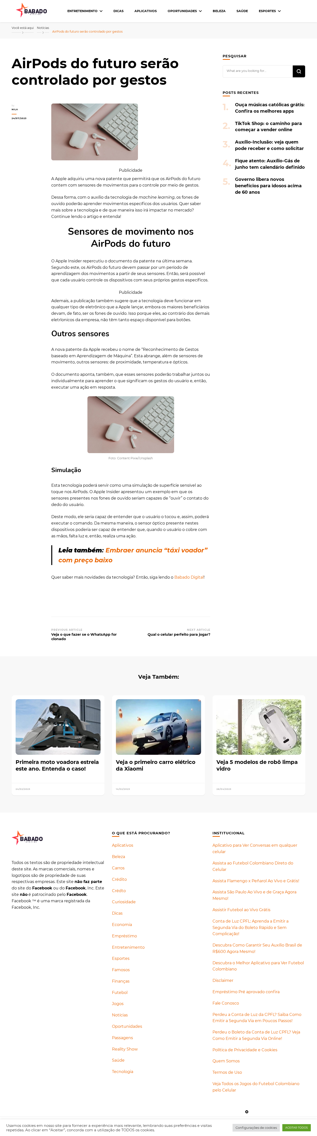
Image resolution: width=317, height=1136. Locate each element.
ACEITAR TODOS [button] (296, 1127)
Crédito (119, 879)
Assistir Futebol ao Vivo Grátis (241, 909)
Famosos (121, 970)
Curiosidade (124, 902)
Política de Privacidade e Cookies (244, 1050)
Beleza (219, 11)
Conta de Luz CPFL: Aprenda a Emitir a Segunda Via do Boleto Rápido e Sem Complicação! (250, 927)
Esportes (267, 11)
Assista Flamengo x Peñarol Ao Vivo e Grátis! (255, 881)
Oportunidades (182, 11)
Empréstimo (124, 936)
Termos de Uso (227, 1072)
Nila (15, 109)
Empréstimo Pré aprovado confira (246, 991)
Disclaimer (222, 980)
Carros (118, 868)
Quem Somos (226, 1061)
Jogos (118, 1003)
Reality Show (125, 1049)
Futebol (120, 992)
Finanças (121, 981)
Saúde (242, 11)
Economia (122, 924)
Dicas (118, 11)
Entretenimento (82, 11)
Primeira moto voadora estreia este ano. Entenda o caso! (57, 765)
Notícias (120, 1015)
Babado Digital (189, 577)
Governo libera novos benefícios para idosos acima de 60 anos (268, 186)
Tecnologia (122, 1071)
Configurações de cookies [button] (256, 1128)
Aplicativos (145, 11)
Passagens (122, 1037)
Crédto (119, 890)
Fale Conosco (225, 1003)
